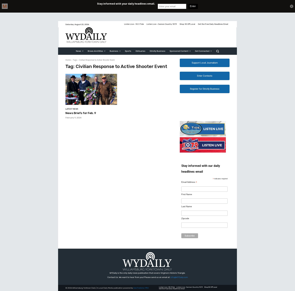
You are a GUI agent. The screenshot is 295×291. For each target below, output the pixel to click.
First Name (186, 194)
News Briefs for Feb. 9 (80, 113)
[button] (217, 51)
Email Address (189, 182)
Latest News (71, 109)
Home (68, 60)
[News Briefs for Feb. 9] (91, 89)
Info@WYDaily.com (179, 277)
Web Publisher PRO (141, 288)
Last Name (186, 206)
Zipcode (185, 218)
